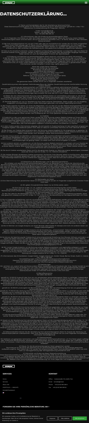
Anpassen (52, 418)
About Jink (6, 384)
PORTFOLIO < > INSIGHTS (10, 387)
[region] (44, 417)
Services (5, 382)
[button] (86, 3)
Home (4, 379)
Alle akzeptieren (79, 418)
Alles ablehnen (65, 418)
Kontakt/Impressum (9, 390)
